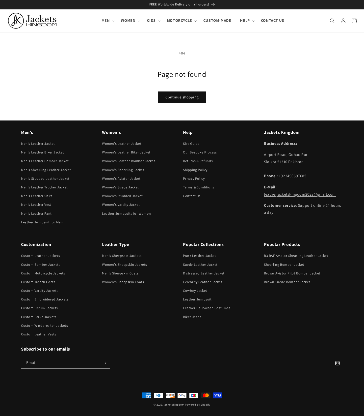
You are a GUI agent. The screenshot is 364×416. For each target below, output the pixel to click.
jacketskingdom (174, 404)
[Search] (332, 20)
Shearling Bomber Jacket (284, 264)
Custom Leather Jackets (40, 255)
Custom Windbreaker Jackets (44, 325)
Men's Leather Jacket (38, 143)
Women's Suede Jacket (120, 187)
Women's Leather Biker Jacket (126, 152)
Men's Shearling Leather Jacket (46, 170)
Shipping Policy (195, 170)
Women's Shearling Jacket (123, 170)
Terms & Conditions (198, 187)
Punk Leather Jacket (199, 255)
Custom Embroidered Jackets (45, 299)
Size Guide (191, 143)
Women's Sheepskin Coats (123, 282)
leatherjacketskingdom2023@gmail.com (300, 194)
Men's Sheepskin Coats (120, 273)
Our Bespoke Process (200, 152)
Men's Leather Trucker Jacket (44, 187)
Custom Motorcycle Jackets (43, 273)
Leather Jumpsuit (197, 299)
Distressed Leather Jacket (204, 273)
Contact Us (192, 196)
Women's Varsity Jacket (121, 204)
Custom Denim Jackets (39, 308)
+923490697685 (293, 175)
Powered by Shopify (197, 404)
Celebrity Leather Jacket (202, 282)
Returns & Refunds (198, 161)
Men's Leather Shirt (36, 196)
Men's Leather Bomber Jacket (45, 161)
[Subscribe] (104, 363)
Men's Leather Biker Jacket (42, 152)
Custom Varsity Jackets (39, 290)
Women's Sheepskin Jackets (124, 264)
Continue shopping (182, 97)
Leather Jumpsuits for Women (126, 213)
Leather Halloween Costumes (207, 308)
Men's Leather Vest (36, 204)
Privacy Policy (194, 178)
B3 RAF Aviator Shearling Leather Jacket (296, 255)
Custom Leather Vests (38, 334)
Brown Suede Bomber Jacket (287, 282)
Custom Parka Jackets (38, 317)
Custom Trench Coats (38, 282)
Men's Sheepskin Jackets (122, 255)
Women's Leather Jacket (121, 143)
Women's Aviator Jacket (121, 178)
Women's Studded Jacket (122, 196)
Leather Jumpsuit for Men (42, 222)
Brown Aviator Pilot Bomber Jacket (292, 273)
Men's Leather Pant (36, 213)
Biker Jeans (192, 317)
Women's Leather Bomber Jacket (128, 161)
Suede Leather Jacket (200, 264)
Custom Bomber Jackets (40, 264)
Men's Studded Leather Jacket (45, 178)
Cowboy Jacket (195, 290)
